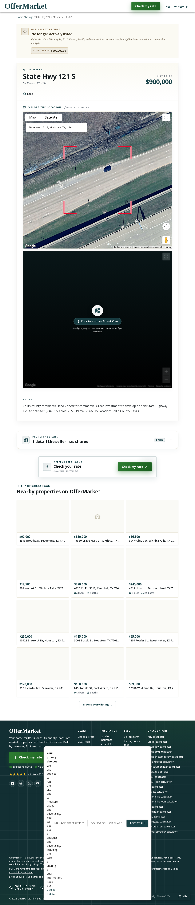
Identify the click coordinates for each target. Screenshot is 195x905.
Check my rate (145, 6)
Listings (29, 17)
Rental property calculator (163, 831)
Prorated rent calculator (161, 826)
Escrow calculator (158, 791)
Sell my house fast (132, 743)
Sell (127, 730)
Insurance (109, 730)
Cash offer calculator (160, 751)
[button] (97, 319)
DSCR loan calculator (160, 781)
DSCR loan (84, 741)
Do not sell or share (106, 823)
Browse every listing (97, 704)
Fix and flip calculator (160, 796)
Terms (168, 247)
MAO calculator (156, 816)
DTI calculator (155, 786)
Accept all (137, 823)
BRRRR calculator (157, 741)
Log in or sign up (176, 6)
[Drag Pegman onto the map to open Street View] (166, 240)
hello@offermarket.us (158, 868)
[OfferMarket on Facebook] (12, 783)
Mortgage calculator (159, 821)
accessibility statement (21, 872)
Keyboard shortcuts (122, 247)
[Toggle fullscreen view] (166, 117)
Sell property (131, 736)
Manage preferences (69, 823)
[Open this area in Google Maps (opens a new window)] (30, 246)
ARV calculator (156, 736)
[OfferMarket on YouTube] (37, 783)
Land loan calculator (159, 811)
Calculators (158, 730)
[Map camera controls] (166, 226)
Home (20, 17)
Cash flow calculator (159, 746)
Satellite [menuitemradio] (51, 117)
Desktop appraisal (158, 771)
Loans (82, 730)
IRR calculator (155, 806)
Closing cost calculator (161, 761)
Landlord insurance (106, 738)
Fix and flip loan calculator (163, 801)
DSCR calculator (157, 776)
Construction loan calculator (164, 766)
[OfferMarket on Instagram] (21, 783)
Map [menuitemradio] (32, 117)
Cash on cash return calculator (165, 756)
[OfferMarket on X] (29, 783)
